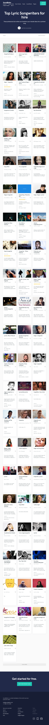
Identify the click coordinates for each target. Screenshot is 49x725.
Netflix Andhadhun (22, 376)
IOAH (25, 293)
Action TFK (35, 123)
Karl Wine (20, 95)
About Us (5, 711)
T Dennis (9, 574)
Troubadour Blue (36, 95)
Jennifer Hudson (24, 264)
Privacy (34, 711)
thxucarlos (24, 95)
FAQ (4, 715)
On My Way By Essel (7, 433)
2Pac (5, 348)
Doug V (25, 207)
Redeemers (23, 123)
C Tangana (24, 236)
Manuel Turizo (21, 237)
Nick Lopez (39, 433)
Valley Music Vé (27, 630)
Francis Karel (6, 517)
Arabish (20, 123)
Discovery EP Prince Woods (23, 292)
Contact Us (35, 713)
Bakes (43, 292)
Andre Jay (9, 95)
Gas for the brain (11, 517)
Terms (34, 708)
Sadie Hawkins (42, 95)
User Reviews (5, 713)
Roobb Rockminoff (22, 151)
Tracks (23, 4)
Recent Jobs (11, 4)
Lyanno (22, 207)
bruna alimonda (10, 151)
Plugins (34, 4)
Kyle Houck (35, 433)
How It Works (18, 4)
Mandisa (13, 67)
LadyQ (35, 124)
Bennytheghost (21, 293)
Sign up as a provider (7, 708)
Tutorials (34, 710)
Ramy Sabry (6, 406)
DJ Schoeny (35, 292)
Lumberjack (27, 151)
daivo (12, 95)
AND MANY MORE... (7, 575)
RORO (27, 95)
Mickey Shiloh (6, 350)
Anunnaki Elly (36, 405)
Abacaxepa (5, 151)
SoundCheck (29, 4)
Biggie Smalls (8, 348)
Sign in (12, 5)
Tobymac (5, 67)
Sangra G (5, 95)
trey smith (5, 405)
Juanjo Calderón (21, 630)
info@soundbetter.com (8, 702)
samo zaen (9, 405)
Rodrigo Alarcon (6, 153)
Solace (20, 153)
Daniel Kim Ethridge (37, 96)
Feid (19, 207)
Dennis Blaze (40, 292)
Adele (20, 264)
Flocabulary (40, 405)
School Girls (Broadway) (37, 406)
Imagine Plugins (6, 5)
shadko (23, 602)
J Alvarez (20, 236)
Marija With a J (6, 519)
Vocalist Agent (40, 123)
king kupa (20, 602)
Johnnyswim (9, 67)
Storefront (20, 708)
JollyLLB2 (26, 376)
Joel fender (6, 574)
